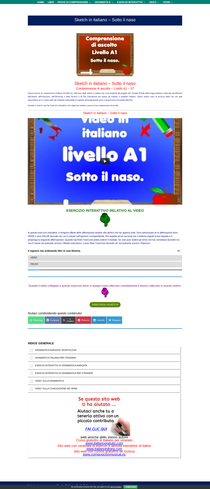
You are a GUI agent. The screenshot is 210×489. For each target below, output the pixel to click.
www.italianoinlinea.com (104, 449)
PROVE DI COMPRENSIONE (73, 2)
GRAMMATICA (103, 2)
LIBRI (51, 2)
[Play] (105, 161)
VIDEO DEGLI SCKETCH (105, 304)
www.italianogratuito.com (104, 443)
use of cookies (115, 487)
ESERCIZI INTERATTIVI (130, 2)
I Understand (130, 487)
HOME (40, 2)
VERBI (166, 2)
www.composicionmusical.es (104, 454)
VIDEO (152, 2)
